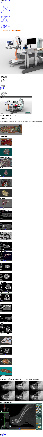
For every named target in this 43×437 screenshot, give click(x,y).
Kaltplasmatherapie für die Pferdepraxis (6, 22)
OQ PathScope (5, 9)
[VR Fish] (6, 375)
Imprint (9, 436)
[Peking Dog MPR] (6, 322)
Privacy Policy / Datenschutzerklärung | (13, 436)
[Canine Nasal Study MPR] (6, 250)
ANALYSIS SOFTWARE (6, 5)
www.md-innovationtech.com (3, 435)
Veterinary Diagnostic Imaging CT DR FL (6, 10)
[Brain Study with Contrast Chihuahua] (6, 156)
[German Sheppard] (6, 166)
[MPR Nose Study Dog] (6, 301)
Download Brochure (2, 87)
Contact (2, 13)
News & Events (2, 12)
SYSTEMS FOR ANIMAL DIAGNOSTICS (5, 16)
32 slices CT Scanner (3, 24)
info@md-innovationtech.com (3, 434)
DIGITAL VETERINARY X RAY (4, 17)
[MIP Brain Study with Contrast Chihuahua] (6, 291)
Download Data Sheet (2, 88)
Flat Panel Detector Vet (5, 20)
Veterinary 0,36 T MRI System (4, 25)
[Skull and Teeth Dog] (6, 197)
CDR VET (4, 18)
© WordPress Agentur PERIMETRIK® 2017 (23, 436)
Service (2, 11)
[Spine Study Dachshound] (6, 207)
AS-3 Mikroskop (3, 27)
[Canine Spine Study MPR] (6, 260)
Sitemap (18, 436)
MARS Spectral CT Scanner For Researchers (5, 26)
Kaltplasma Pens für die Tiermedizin (4, 21)
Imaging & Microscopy (5, 3)
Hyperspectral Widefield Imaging (7, 4)
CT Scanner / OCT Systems (5, 7)
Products (2, 2)
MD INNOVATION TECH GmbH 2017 (4, 436)
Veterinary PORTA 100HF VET (6, 19)
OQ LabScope (5, 8)
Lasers (3, 6)
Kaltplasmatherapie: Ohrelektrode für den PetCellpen (7, 23)
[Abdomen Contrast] (6, 219)
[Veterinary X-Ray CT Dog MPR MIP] (6, 332)
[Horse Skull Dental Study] (6, 344)
